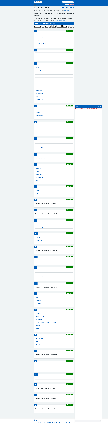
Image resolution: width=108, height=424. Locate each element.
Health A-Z (48, 4)
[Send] (100, 421)
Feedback (58, 422)
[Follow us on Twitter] (36, 420)
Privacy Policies (63, 422)
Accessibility (43, 422)
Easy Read (66, 4)
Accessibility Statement (49, 422)
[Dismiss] (101, 108)
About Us (39, 422)
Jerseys (37, 4)
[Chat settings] (98, 106)
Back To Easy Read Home (68, 7)
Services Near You (53, 4)
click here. (66, 10)
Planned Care (62, 4)
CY (35, 4)
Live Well (58, 4)
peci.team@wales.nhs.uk (62, 20)
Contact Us (55, 422)
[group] (88, 264)
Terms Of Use (68, 422)
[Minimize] (100, 106)
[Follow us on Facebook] (34, 420)
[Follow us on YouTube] (38, 420)
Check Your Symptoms (42, 4)
